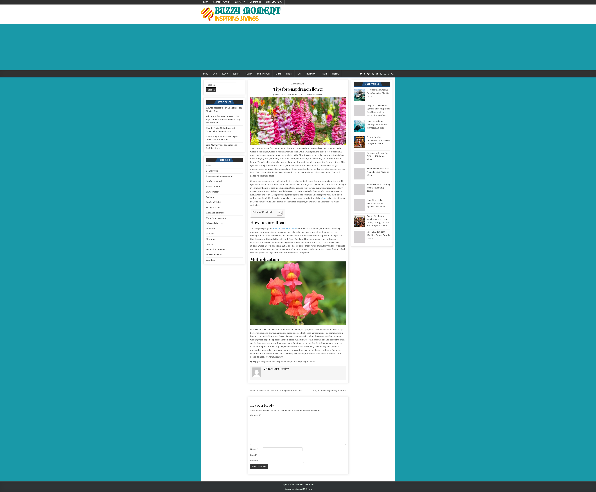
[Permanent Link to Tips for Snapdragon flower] (298, 121)
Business (237, 73)
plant (323, 198)
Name (254, 449)
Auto (215, 73)
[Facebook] (364, 73)
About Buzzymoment (221, 2)
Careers (249, 73)
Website (254, 461)
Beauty (225, 73)
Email (253, 455)
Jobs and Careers (215, 223)
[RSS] (388, 73)
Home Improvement (216, 218)
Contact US (240, 2)
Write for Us (255, 2)
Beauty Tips (212, 171)
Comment (255, 415)
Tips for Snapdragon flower (298, 89)
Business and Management (219, 176)
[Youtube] (385, 73)
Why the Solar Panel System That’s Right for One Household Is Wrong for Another (223, 119)
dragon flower (268, 361)
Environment (298, 83)
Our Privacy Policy (274, 2)
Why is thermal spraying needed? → (330, 390)
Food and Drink (213, 202)
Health (289, 73)
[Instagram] (381, 73)
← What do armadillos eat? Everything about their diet (275, 390)
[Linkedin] (377, 73)
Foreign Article (213, 207)
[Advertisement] (298, 47)
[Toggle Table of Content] (278, 213)
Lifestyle (210, 228)
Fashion (278, 73)
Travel (324, 73)
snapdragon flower (305, 361)
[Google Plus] (368, 73)
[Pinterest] (373, 73)
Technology (311, 73)
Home (205, 2)
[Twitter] (361, 73)
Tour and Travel (214, 255)
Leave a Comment (315, 94)
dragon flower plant (286, 361)
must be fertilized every (285, 228)
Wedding (335, 73)
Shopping (211, 239)
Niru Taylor (280, 94)
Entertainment (263, 73)
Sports (209, 244)
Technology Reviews (216, 249)
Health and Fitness (215, 213)
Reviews (210, 234)
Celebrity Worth (214, 181)
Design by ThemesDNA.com (298, 489)
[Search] (392, 73)
